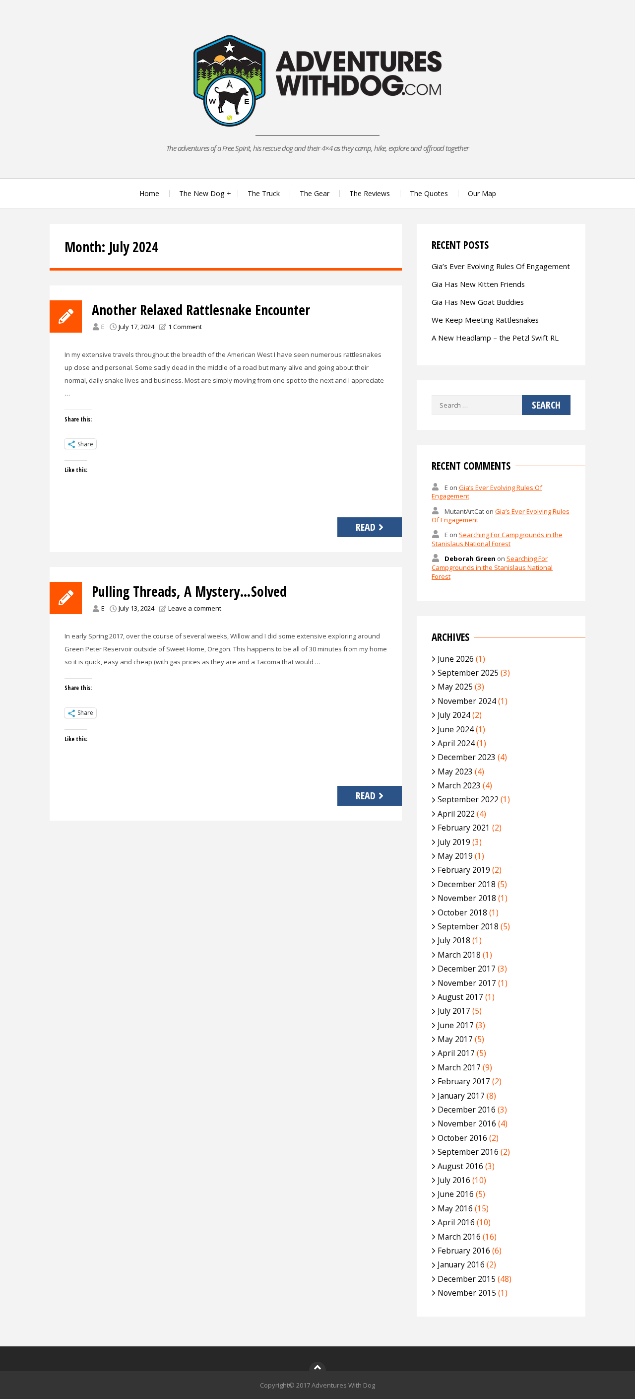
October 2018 (462, 912)
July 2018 (454, 940)
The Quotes (429, 193)
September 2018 (468, 926)
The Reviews (369, 193)
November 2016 (467, 1123)
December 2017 (467, 968)
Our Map (482, 193)
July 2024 (454, 714)
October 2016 (462, 1137)
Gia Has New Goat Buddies (478, 302)
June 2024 (456, 729)
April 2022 (456, 813)
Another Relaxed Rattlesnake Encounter (201, 309)
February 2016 (464, 1250)
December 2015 (467, 1278)
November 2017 (467, 983)
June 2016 (456, 1194)
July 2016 (454, 1180)
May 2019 (455, 855)
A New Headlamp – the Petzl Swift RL (495, 338)
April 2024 (456, 743)
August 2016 (460, 1166)
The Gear (314, 193)
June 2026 (456, 658)
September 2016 (468, 1151)
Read (366, 527)
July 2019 (454, 842)
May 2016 (455, 1208)
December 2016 (467, 1109)
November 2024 (467, 701)
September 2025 (468, 672)
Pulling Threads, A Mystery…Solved (189, 591)
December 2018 (467, 884)
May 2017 (455, 1039)
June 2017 (456, 1025)
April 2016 (456, 1222)
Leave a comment (194, 608)
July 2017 (454, 1010)
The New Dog (201, 193)
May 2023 (455, 771)
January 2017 (461, 1095)
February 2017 (464, 1081)
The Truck (264, 193)
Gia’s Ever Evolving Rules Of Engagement (501, 266)
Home (149, 193)
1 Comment (185, 326)
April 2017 (456, 1053)
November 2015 (467, 1292)
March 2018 (459, 954)
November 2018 (467, 898)
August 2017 (460, 996)
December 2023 (467, 757)
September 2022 (468, 799)
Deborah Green (470, 558)
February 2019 (464, 869)
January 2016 (461, 1264)
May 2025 (455, 686)
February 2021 (464, 827)
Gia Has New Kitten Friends (478, 284)
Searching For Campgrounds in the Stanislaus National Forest (497, 539)
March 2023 (459, 785)
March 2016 (459, 1236)
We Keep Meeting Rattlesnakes (485, 320)
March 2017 (459, 1067)
